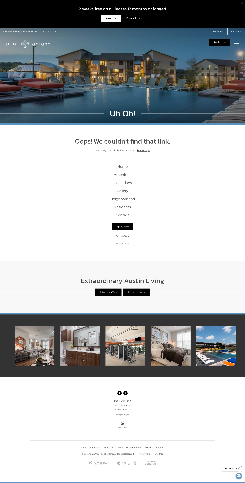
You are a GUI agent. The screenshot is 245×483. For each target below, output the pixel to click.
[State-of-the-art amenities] (125, 346)
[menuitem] (122, 167)
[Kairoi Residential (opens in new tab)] (98, 464)
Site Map (159, 454)
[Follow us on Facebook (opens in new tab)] (119, 393)
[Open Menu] (236, 42)
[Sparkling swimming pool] (216, 346)
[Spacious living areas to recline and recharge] (34, 346)
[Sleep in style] (171, 346)
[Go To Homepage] (28, 44)
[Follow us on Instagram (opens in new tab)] (125, 393)
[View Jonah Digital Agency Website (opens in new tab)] (150, 463)
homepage (143, 150)
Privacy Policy (144, 454)
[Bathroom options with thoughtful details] (80, 346)
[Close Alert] (242, 3)
